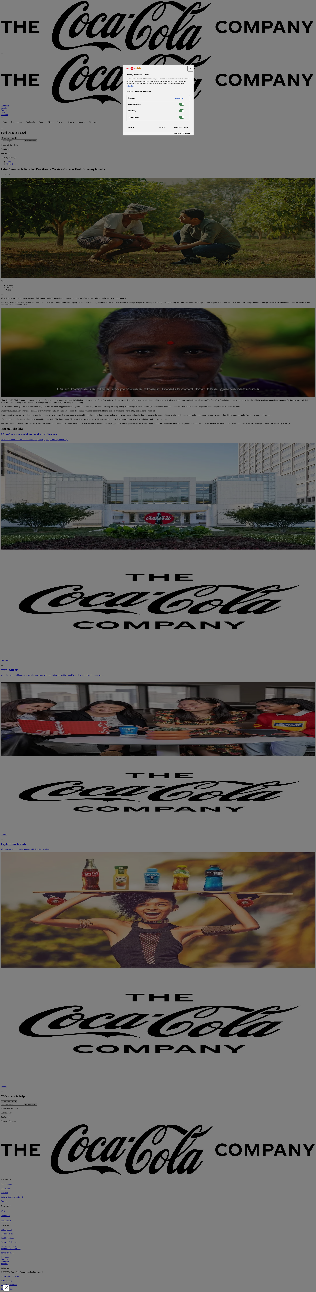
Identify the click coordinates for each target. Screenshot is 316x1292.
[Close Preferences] (6, 1288)
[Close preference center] (190, 68)
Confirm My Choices (181, 127)
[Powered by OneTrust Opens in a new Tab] (183, 133)
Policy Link (130, 86)
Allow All (131, 127)
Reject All (162, 127)
